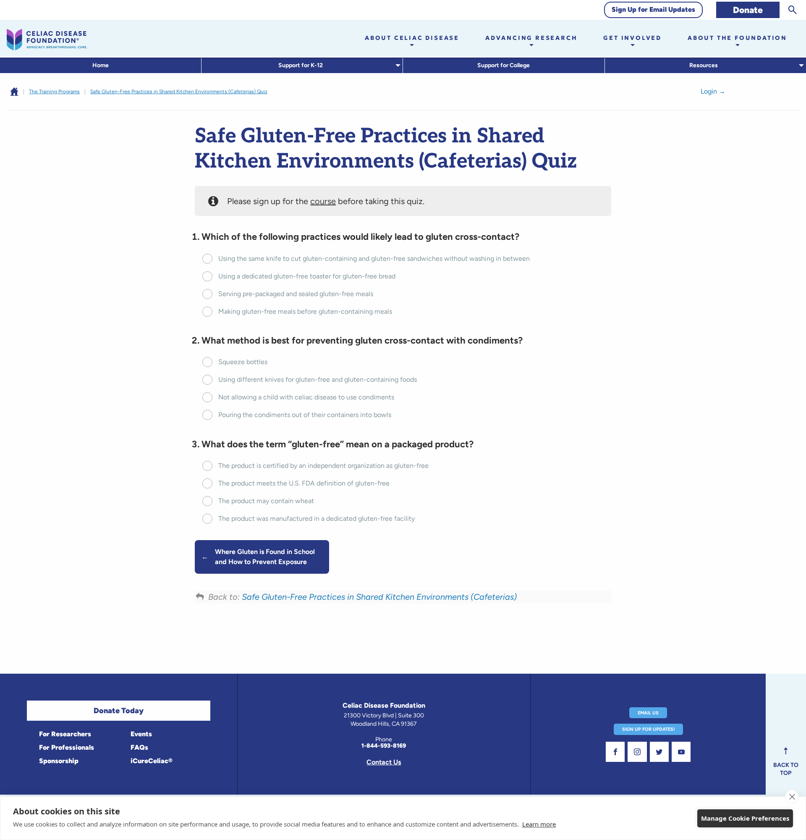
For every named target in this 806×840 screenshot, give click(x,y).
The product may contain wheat (266, 501)
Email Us (648, 713)
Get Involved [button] (632, 38)
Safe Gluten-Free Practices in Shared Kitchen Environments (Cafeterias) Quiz (178, 91)
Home (100, 65)
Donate (748, 10)
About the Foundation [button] (737, 38)
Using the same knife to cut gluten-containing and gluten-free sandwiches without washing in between (374, 258)
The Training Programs (54, 91)
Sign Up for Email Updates (653, 9)
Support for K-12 (300, 65)
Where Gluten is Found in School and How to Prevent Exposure (265, 557)
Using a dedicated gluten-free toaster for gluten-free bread (306, 276)
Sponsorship (58, 761)
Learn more (539, 824)
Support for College (503, 65)
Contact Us (383, 762)
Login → (713, 91)
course (323, 201)
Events (140, 734)
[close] (792, 797)
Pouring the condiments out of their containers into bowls (304, 415)
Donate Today (119, 710)
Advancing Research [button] (531, 38)
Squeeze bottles (242, 362)
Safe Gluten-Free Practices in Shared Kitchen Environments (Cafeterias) (379, 597)
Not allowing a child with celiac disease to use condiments (306, 397)
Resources (703, 65)
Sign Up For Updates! (648, 729)
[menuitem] (101, 65)
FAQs (138, 747)
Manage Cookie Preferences (745, 818)
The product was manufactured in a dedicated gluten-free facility (316, 518)
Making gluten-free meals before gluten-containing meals (305, 311)
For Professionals (65, 747)
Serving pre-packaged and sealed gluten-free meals (295, 294)
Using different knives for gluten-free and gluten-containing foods (317, 379)
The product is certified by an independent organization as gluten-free (323, 466)
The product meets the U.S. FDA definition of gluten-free (304, 483)
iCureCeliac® (151, 761)
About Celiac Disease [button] (412, 38)
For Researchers (64, 734)
